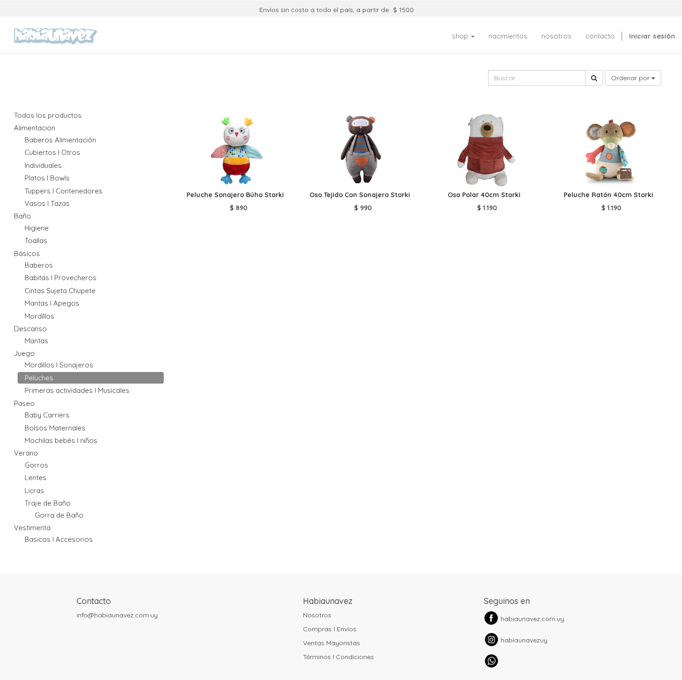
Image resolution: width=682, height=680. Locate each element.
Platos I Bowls (47, 177)
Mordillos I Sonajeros (59, 364)
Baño (22, 216)
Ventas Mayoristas (331, 643)
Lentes (35, 477)
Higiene (37, 228)
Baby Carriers (47, 415)
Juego (24, 353)
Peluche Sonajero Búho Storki (235, 195)
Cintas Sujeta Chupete (60, 290)
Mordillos (39, 316)
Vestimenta (32, 527)
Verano (26, 453)
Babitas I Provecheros (61, 277)
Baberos (39, 265)
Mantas (36, 340)
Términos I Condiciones (338, 657)
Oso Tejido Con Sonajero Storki (359, 195)
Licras (34, 490)
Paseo (24, 403)
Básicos (27, 253)
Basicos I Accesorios (59, 539)
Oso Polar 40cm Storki (484, 195)
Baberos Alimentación (60, 139)
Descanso (30, 328)
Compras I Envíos (329, 629)
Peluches (39, 377)
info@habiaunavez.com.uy (117, 615)
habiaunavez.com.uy (532, 619)
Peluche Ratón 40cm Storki (608, 195)
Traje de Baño (48, 503)
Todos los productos (48, 115)
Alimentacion (34, 127)
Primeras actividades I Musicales (77, 390)
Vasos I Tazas (47, 203)
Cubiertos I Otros (52, 152)
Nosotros (317, 615)
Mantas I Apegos (52, 303)
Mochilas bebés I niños (61, 440)
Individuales (43, 165)
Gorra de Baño (59, 515)
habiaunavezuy (524, 640)
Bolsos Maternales (55, 427)
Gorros (36, 465)
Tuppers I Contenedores (64, 190)
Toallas (36, 240)
